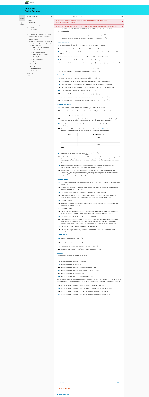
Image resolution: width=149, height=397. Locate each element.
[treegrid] (39, 48)
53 (59, 276)
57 (59, 294)
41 (59, 226)
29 (59, 165)
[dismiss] (122, 21)
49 (59, 264)
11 (59, 68)
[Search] (100, 17)
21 (59, 107)
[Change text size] (122, 17)
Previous (61, 382)
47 (59, 258)
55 (59, 288)
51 (59, 270)
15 (59, 84)
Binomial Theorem (62, 234)
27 (59, 153)
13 (59, 78)
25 (59, 123)
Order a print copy (64, 388)
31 (59, 182)
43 (59, 238)
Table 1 (104, 128)
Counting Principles (62, 179)
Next (117, 382)
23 (59, 114)
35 (59, 200)
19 (59, 97)
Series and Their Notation (64, 104)
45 (59, 246)
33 (59, 192)
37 (59, 208)
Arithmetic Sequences (63, 42)
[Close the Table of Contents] (52, 17)
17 (59, 90)
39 (59, 216)
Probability (60, 253)
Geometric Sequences (63, 74)
